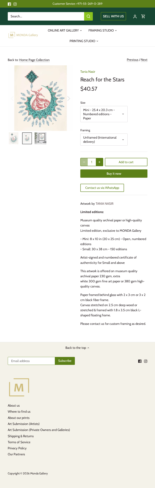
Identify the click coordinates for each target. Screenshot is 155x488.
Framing (85, 130)
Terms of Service (19, 442)
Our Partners (16, 454)
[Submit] (88, 16)
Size (82, 102)
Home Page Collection (34, 60)
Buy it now (114, 173)
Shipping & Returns (21, 436)
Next (144, 60)
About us (14, 405)
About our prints (18, 418)
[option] (40, 98)
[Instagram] (15, 4)
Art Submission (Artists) (24, 424)
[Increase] (99, 162)
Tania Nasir (87, 71)
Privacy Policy (17, 448)
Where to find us (19, 411)
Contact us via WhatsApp (102, 188)
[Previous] (17, 98)
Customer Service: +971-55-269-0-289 (77, 3)
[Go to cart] (143, 16)
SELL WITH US (113, 16)
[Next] (63, 98)
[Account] (135, 16)
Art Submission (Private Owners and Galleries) (39, 430)
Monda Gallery (39, 473)
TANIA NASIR (104, 203)
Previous (132, 60)
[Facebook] (9, 4)
